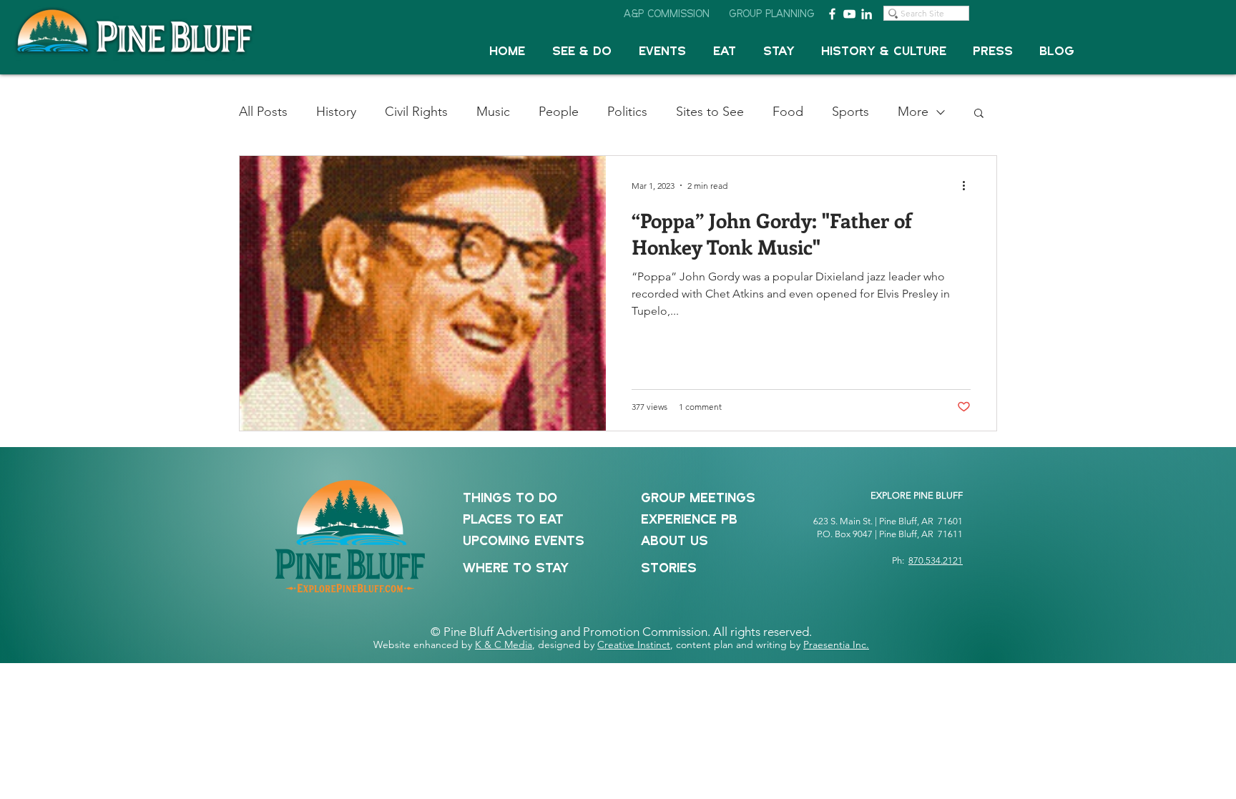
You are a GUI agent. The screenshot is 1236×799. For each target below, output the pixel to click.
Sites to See (710, 111)
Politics (627, 111)
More (913, 111)
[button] (582, 52)
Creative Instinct (633, 644)
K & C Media (503, 644)
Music (493, 111)
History (336, 111)
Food (787, 111)
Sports (850, 111)
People (559, 111)
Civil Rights (416, 111)
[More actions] (968, 185)
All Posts (263, 111)
